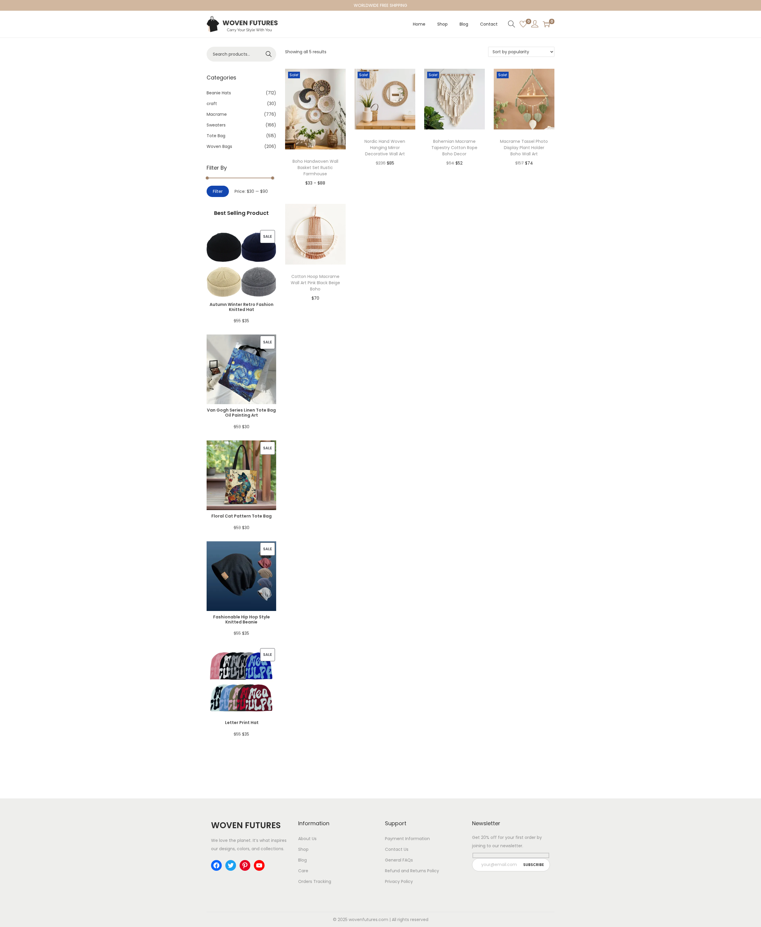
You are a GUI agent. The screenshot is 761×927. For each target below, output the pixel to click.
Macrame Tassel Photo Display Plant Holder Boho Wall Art (524, 147)
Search (269, 54)
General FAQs (399, 860)
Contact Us (396, 849)
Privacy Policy (399, 881)
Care (303, 871)
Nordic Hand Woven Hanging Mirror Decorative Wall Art (384, 147)
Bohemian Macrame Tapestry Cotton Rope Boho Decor (454, 147)
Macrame (217, 114)
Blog (302, 860)
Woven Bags (219, 146)
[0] (523, 24)
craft (212, 104)
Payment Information (407, 839)
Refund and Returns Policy (412, 871)
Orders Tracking (314, 881)
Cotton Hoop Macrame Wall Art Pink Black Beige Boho (315, 282)
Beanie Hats (219, 93)
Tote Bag (216, 136)
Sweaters (216, 125)
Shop (303, 849)
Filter (218, 191)
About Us (307, 839)
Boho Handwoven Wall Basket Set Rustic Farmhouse (315, 167)
